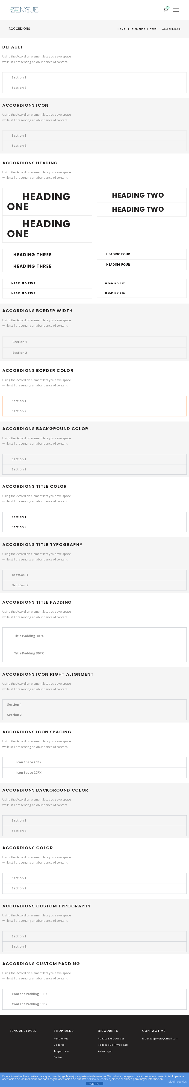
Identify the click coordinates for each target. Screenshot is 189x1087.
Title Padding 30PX (29, 636)
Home (122, 28)
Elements (138, 28)
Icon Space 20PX (28, 762)
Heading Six (115, 283)
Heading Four (118, 254)
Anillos (58, 1057)
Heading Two (138, 195)
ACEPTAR (94, 1083)
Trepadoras (61, 1051)
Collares (59, 1044)
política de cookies (98, 1079)
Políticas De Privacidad (113, 1044)
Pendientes (61, 1038)
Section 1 (19, 77)
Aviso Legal (105, 1051)
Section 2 (19, 88)
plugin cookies (177, 1081)
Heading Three (32, 255)
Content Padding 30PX (29, 994)
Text (153, 28)
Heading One (39, 202)
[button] (94, 77)
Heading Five (23, 283)
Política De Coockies (111, 1038)
